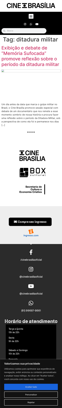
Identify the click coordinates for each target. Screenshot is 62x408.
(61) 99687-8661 (31, 310)
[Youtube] (37, 24)
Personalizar (31, 394)
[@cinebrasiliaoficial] (31, 269)
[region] (31, 383)
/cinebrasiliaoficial (31, 260)
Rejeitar (31, 402)
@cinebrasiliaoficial (31, 276)
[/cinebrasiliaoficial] (31, 252)
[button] (31, 16)
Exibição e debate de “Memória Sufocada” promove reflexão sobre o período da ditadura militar (30, 56)
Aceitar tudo (31, 387)
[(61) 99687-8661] (31, 303)
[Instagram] (25, 24)
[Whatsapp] (31, 24)
